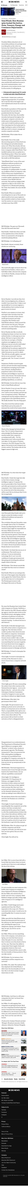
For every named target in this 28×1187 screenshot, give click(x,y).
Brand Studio (4, 1148)
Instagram (4, 1114)
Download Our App (6, 1145)
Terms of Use (4, 1131)
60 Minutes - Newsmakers (8, 18)
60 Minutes (4, 5)
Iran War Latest (5, 1098)
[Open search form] (26, 1)
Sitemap (3, 1150)
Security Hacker (8, 1079)
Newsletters (4, 1141)
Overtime (21, 5)
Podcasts (3, 1143)
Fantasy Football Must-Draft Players (10, 1102)
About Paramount (6, 1157)
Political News (5, 1095)
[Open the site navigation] (5, 1)
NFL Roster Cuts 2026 (7, 1100)
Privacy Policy (5, 1124)
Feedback (4, 1167)
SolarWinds (22, 1079)
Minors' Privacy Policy (7, 1134)
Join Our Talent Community (8, 1162)
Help (2, 1165)
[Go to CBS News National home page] (14, 2)
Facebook (4, 1112)
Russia (16, 1079)
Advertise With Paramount (8, 1160)
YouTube (3, 1109)
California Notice (5, 1126)
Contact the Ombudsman (8, 1170)
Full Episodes (14, 5)
